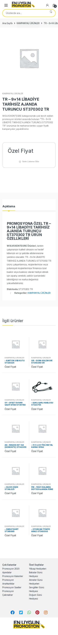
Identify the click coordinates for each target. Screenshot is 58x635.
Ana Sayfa (7, 23)
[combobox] (25, 13)
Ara (51, 13)
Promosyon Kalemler (12, 576)
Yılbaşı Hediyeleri (37, 568)
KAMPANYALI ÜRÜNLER (28, 23)
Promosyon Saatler (11, 587)
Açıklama (8, 206)
